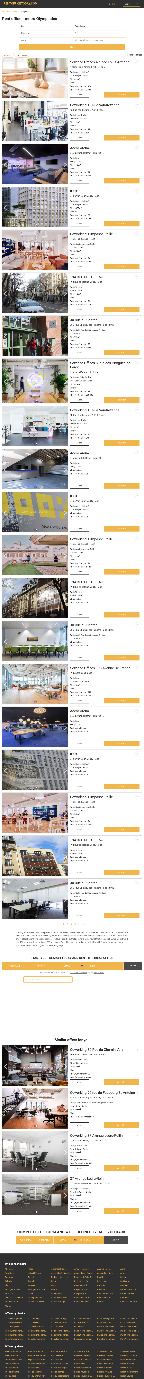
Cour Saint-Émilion (83, 377)
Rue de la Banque (104, 1368)
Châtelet (101, 1302)
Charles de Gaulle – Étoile (83, 1297)
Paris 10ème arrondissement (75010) (106, 1327)
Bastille (100, 1277)
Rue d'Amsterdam (105, 1364)
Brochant (101, 1289)
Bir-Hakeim (125, 1281)
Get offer (121, 95)
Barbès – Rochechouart (60, 1277)
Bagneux (9, 1277)
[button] (6, 79)
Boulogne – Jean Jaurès (14, 1289)
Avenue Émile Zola (105, 1273)
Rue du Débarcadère (60, 1376)
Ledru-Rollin (80, 1103)
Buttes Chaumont (128, 1289)
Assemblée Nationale (60, 1273)
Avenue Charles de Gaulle (14, 1351)
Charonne (124, 1297)
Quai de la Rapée (82, 72)
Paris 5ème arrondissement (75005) (37, 1339)
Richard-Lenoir (81, 1060)
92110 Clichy (33, 1318)
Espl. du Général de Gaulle (37, 1359)
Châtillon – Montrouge (129, 1302)
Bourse (54, 1289)
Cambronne (56, 1293)
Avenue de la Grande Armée (83, 1351)
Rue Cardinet (80, 1364)
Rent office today (9, 12)
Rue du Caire (10, 1376)
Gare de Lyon (75, 76)
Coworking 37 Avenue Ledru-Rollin (96, 1136)
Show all (8, 1306)
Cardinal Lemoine (104, 1293)
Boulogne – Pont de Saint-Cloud (37, 1289)
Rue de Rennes (57, 1372)
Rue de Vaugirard (81, 1372)
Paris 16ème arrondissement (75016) (106, 1331)
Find (72, 47)
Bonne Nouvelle (81, 1285)
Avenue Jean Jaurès (37, 1355)
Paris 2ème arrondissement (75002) (106, 1335)
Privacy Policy (99, 973)
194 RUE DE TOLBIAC (86, 277)
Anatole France (104, 1269)
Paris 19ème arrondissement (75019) (37, 1335)
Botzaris (101, 1285)
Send (133, 965)
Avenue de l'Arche (35, 1351)
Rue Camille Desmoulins (60, 1364)
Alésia (30, 1269)
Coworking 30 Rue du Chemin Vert (96, 1050)
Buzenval (9, 1293)
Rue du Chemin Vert (36, 1376)
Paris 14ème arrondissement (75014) (60, 1331)
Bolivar (54, 1285)
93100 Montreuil (127, 1323)
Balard (31, 1277)
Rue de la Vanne (12, 1372)
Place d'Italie (80, 115)
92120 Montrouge (59, 1318)
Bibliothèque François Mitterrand (83, 1281)
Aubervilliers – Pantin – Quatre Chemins (83, 1273)
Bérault (31, 1281)
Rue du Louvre (126, 1376)
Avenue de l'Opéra (59, 1351)
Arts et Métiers (34, 1273)
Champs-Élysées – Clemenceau (37, 1297)
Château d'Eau (11, 1302)
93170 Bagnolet (12, 1327)
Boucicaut (124, 1285)
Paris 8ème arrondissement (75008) (106, 1339)
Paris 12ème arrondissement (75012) (14, 1331)
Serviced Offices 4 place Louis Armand (100, 62)
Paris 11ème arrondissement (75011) (129, 1327)
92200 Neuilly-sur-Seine (106, 1318)
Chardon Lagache (59, 1297)
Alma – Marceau (81, 1269)
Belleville (8, 1281)
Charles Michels (104, 1297)
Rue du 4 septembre (129, 1372)
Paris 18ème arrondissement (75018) (14, 1335)
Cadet (30, 1293)
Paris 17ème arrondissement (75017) (129, 1331)
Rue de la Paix (126, 1368)
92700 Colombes (81, 1323)
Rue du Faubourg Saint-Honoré (106, 1376)
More (79, 95)
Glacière (78, 244)
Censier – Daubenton (14, 1297)
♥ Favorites (22, 55)
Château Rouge (58, 1302)
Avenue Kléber (57, 1355)
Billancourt (102, 1281)
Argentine (9, 1273)
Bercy (77, 158)
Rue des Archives (104, 1372)
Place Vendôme (12, 1364)
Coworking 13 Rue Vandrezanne (94, 105)
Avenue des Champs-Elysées (106, 1351)
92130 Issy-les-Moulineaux (83, 1318)
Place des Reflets (104, 1359)
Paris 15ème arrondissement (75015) (83, 1331)
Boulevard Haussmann (106, 1355)
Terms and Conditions (78, 973)
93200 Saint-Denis (36, 1327)
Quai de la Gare (76, 681)
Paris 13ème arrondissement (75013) (37, 1331)
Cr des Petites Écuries (14, 1359)
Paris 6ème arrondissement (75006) (60, 1339)
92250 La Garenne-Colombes (129, 1318)
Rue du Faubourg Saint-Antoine (83, 1376)
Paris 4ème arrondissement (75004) (14, 1339)
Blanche (8, 1285)
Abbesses (9, 1269)
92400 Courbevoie (59, 1323)
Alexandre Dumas (59, 1269)
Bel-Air (123, 1277)
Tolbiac (78, 287)
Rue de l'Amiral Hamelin (83, 1368)
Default (7, 55)
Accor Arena (79, 148)
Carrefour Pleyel (127, 1293)
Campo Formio (80, 1293)
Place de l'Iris (56, 1359)
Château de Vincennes (37, 1302)
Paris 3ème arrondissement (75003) (129, 1335)
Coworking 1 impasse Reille (91, 234)
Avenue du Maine (127, 1351)
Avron (123, 1273)
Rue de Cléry (33, 1368)
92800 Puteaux (104, 1323)
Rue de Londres (35, 1372)
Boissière (32, 1285)
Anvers (123, 1269)
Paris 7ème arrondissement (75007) (83, 1339)
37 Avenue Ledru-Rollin (87, 1179)
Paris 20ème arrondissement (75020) (83, 1335)
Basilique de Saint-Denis (83, 1277)
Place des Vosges (128, 1359)
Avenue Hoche (11, 1355)
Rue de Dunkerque (59, 1368)
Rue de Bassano (127, 1364)
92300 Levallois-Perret (14, 1323)
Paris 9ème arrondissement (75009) (129, 1339)
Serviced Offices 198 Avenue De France (100, 668)
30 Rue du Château (84, 320)
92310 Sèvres (34, 1323)
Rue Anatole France (36, 1364)
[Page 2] (83, 924)
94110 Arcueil (57, 1327)
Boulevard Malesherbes (129, 1355)
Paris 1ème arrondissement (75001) (60, 1335)
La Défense (79, 1327)
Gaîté (77, 330)
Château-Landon (81, 1302)
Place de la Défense (82, 1359)
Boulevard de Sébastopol (83, 1355)
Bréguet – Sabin (81, 1289)
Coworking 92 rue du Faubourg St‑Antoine (102, 1093)
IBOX (74, 191)
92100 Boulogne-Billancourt (14, 1318)
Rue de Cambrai (12, 1368)
